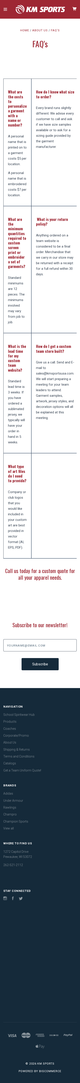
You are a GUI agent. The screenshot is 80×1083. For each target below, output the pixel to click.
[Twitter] (21, 899)
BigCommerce (50, 1071)
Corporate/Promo (16, 735)
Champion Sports (15, 821)
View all (8, 828)
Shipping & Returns (16, 749)
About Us (9, 742)
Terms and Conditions (18, 756)
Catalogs (9, 763)
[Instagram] (5, 899)
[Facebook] (13, 899)
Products (9, 721)
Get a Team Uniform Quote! (22, 770)
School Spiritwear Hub (19, 714)
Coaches (9, 728)
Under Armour (13, 800)
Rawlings (9, 807)
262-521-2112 (13, 865)
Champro (10, 814)
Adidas (8, 793)
